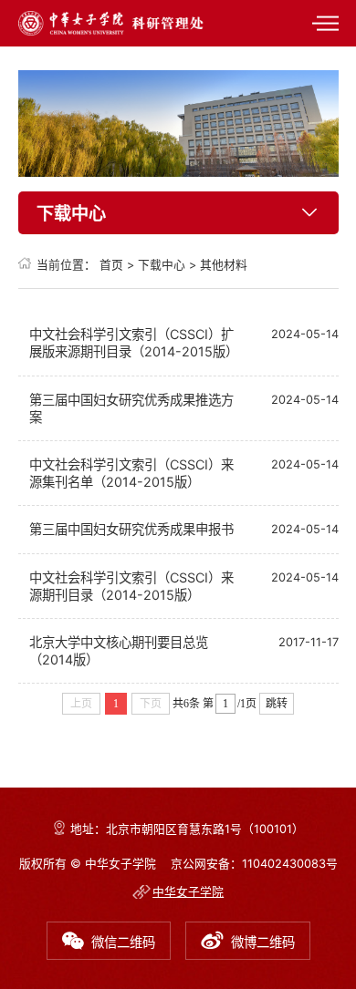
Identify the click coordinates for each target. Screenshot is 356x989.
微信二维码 (123, 942)
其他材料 (223, 265)
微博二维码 (263, 942)
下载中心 (161, 265)
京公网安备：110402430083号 (254, 864)
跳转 (277, 703)
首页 (111, 265)
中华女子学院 (188, 892)
